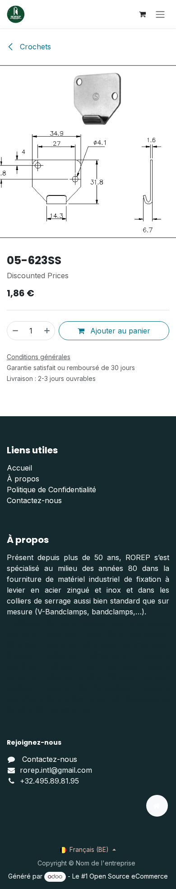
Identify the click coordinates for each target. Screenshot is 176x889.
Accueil (19, 467)
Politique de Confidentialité (51, 489)
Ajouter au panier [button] (119, 330)
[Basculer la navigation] (160, 14)
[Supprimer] (15, 331)
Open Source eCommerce (128, 876)
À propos (23, 478)
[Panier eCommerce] (142, 14)
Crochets (34, 46)
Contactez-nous (34, 500)
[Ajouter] (47, 331)
